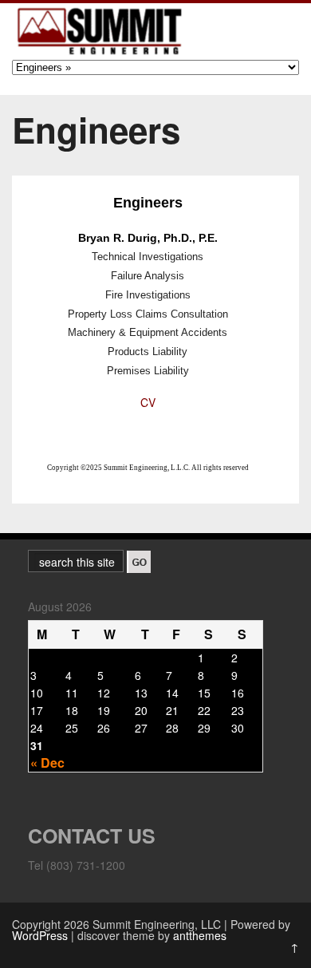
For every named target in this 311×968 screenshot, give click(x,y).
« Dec (47, 762)
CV (148, 402)
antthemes (199, 935)
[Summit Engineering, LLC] (99, 54)
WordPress (40, 935)
